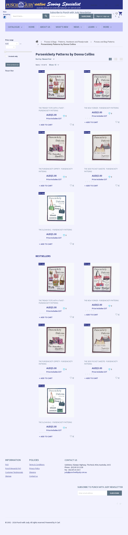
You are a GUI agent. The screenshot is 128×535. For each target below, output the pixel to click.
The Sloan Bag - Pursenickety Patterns (55, 230)
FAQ (7, 465)
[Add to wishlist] (71, 124)
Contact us (33, 476)
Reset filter (9, 70)
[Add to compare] (73, 124)
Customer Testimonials (14, 472)
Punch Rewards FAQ (13, 468)
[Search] (45, 16)
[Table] (121, 59)
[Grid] (110, 59)
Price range (9, 40)
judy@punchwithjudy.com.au (76, 472)
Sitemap (8, 476)
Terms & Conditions (36, 465)
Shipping (32, 472)
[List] (115, 59)
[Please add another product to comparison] (113, 14)
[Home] (20, 4)
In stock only (13, 56)
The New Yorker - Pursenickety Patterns (101, 108)
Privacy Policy (34, 468)
